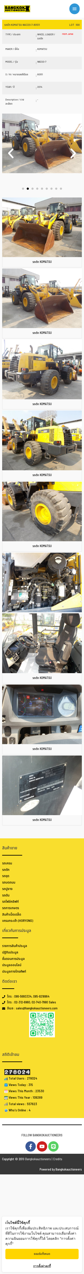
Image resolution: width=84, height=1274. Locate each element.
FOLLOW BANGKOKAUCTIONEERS (42, 1135)
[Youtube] (42, 1146)
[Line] (53, 1146)
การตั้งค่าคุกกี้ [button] (42, 1266)
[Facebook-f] (30, 1146)
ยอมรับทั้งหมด (42, 1254)
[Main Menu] (74, 8)
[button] (10, 153)
